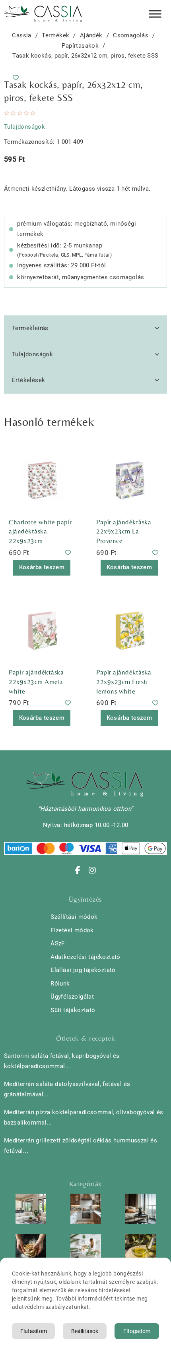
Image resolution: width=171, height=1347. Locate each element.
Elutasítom (33, 1331)
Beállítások (84, 1331)
